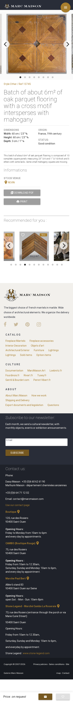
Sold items (26, 355)
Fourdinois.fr (12, 375)
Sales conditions (57, 664)
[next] (67, 44)
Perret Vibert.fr (42, 380)
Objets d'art (37, 345)
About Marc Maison (16, 395)
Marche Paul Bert (17, 578)
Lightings (53, 350)
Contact (65, 673)
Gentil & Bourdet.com (17, 380)
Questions (53, 405)
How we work (39, 395)
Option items (43, 355)
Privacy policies (40, 664)
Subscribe (17, 452)
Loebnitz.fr (56, 370)
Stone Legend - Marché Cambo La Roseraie (32, 606)
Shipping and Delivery (17, 400)
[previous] (6, 44)
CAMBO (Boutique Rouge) (22, 543)
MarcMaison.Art (36, 370)
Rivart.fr (28, 375)
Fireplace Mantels (15, 340)
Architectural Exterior (17, 350)
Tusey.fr (41, 375)
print (22, 201)
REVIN (9, 182)
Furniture (39, 350)
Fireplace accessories (42, 340)
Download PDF (22, 192)
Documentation (14, 370)
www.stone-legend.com (36, 653)
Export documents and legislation (24, 405)
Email (9, 440)
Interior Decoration (16, 345)
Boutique (13, 511)
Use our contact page (17, 505)
